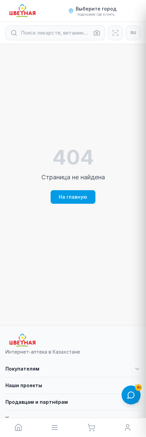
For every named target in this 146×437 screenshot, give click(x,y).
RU (133, 32)
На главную (73, 197)
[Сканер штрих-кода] (115, 32)
